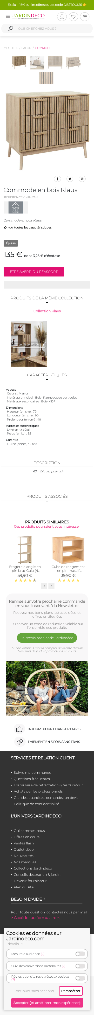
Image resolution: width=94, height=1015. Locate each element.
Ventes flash (24, 843)
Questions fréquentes (32, 779)
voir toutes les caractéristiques (30, 227)
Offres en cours (27, 837)
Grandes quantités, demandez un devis (46, 797)
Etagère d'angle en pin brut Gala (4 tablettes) (25, 571)
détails (14, 944)
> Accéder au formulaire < (35, 917)
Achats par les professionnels (38, 791)
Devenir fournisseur (30, 881)
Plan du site (24, 887)
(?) (42, 954)
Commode (43, 48)
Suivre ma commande (32, 772)
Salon (26, 48)
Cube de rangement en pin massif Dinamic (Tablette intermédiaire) (68, 572)
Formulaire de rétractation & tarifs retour (48, 785)
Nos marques (25, 862)
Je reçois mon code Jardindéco (47, 638)
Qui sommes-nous (29, 831)
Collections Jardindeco (33, 868)
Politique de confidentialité (36, 804)
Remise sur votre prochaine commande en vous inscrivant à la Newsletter (47, 603)
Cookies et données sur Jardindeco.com (33, 935)
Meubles (11, 48)
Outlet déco (24, 849)
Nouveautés (24, 856)
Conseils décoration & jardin (37, 874)
